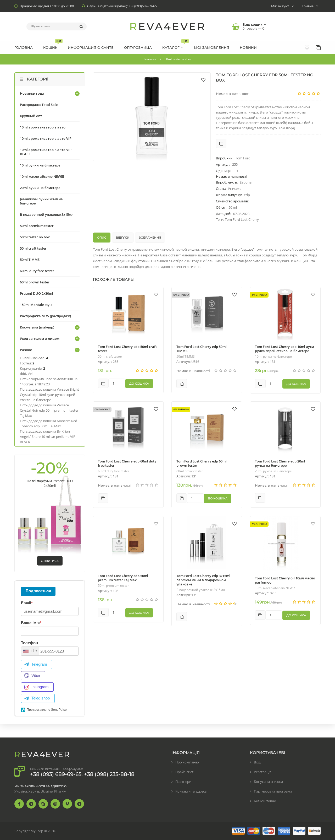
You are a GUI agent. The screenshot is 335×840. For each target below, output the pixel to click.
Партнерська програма (273, 791)
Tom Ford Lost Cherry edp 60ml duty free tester (127, 463)
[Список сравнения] (318, 47)
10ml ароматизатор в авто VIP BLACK (45, 151)
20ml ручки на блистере (273, 471)
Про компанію (187, 762)
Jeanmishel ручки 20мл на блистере (41, 201)
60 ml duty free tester (113, 471)
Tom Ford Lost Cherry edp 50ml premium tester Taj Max (123, 578)
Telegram (39, 664)
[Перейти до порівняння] (221, 143)
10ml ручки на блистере (273, 356)
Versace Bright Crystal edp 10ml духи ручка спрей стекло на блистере (49, 394)
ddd (23, 373)
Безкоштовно (265, 801)
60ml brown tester (189, 471)
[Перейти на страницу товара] (128, 313)
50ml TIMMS (185, 356)
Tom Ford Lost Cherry (242, 219)
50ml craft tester (110, 356)
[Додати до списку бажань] (203, 80)
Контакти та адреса (190, 791)
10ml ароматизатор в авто (42, 127)
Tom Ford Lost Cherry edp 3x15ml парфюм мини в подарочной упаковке (203, 580)
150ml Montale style (36, 304)
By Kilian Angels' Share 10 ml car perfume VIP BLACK (47, 436)
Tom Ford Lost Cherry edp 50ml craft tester (127, 348)
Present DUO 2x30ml (36, 293)
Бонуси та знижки (268, 781)
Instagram (40, 687)
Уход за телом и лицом (39, 338)
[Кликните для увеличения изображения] (152, 116)
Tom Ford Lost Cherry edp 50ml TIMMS (201, 348)
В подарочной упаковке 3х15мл (200, 590)
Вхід (257, 762)
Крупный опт (31, 116)
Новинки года (32, 93)
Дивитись (50, 561)
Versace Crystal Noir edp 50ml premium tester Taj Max (49, 410)
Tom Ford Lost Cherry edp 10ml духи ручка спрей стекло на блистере (284, 348)
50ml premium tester (113, 586)
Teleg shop (40, 698)
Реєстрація (262, 771)
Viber (35, 675)
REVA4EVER (167, 26)
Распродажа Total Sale (39, 104)
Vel (30, 373)
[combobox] (30, 651)
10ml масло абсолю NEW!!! (275, 588)
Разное (26, 349)
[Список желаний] (307, 47)
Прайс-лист (184, 771)
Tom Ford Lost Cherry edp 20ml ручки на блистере (280, 463)
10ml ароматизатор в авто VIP (45, 138)
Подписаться (38, 591)
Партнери (183, 781)
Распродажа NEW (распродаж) (45, 316)
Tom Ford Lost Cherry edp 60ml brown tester (201, 463)
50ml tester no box (35, 237)
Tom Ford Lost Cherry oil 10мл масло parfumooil (285, 580)
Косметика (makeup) (37, 327)
